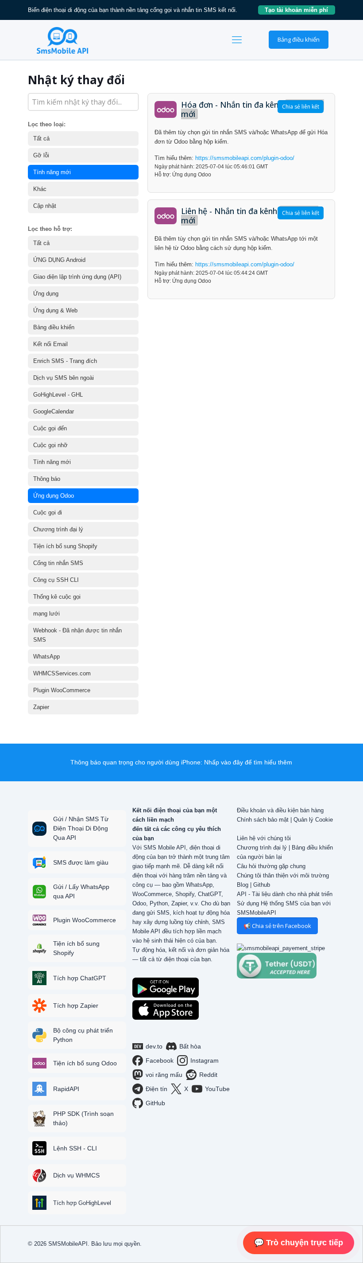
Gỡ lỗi (41, 155)
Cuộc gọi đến (50, 428)
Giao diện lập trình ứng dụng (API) (77, 276)
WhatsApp (46, 656)
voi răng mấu (164, 1074)
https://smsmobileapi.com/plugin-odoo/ (244, 158)
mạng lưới (46, 613)
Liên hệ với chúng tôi (264, 838)
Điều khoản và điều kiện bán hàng (280, 810)
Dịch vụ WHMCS (76, 1175)
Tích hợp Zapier (75, 1005)
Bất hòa (190, 1046)
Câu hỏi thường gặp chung (271, 866)
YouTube (217, 1088)
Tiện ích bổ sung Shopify (65, 546)
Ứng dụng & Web (55, 310)
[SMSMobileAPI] (62, 40)
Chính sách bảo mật (263, 819)
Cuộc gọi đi (47, 512)
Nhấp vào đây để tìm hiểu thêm (248, 762)
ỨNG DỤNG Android (59, 260)
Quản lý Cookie (313, 819)
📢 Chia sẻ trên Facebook (277, 926)
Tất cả (41, 138)
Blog (242, 884)
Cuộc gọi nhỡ (50, 445)
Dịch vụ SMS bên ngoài (63, 377)
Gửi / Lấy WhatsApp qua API (81, 891)
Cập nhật (44, 206)
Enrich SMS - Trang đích (65, 361)
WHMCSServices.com (62, 673)
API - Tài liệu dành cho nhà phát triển (284, 894)
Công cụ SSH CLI (56, 580)
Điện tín (156, 1088)
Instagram (204, 1060)
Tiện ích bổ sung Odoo (85, 1063)
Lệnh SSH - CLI (75, 1148)
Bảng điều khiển (299, 39)
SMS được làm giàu (80, 862)
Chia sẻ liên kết (300, 106)
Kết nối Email (50, 344)
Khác (39, 189)
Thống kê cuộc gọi (57, 596)
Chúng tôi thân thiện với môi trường (283, 875)
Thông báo (46, 479)
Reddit (208, 1074)
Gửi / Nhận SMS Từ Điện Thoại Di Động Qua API (80, 828)
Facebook (160, 1060)
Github (261, 884)
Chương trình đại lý (58, 529)
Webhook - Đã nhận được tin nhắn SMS (77, 635)
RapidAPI (66, 1088)
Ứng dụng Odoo (53, 495)
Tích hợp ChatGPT (79, 978)
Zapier (41, 707)
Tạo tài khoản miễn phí (300, 10)
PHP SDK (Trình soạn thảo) (83, 1118)
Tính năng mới (52, 172)
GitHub (155, 1103)
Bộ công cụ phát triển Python (83, 1035)
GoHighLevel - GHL (58, 394)
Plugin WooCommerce (61, 690)
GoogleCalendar (53, 411)
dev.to (154, 1046)
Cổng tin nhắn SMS (58, 563)
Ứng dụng (45, 293)
